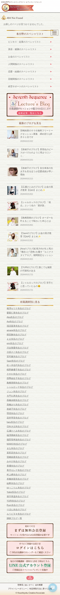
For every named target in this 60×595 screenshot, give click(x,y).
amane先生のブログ (16, 330)
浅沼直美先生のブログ (18, 326)
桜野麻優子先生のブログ (19, 369)
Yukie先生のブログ (16, 492)
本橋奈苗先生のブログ (18, 479)
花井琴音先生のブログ (18, 417)
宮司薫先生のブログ (16, 356)
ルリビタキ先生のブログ (19, 514)
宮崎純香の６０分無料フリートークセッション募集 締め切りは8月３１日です (36, 133)
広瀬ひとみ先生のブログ (19, 431)
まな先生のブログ (15, 448)
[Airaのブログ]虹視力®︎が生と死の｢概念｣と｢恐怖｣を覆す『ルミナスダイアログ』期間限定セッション (36, 251)
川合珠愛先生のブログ (18, 347)
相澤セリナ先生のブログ (19, 308)
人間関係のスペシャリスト (21, 64)
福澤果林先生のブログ (18, 435)
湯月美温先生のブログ (18, 496)
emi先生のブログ (15, 343)
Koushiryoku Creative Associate (31, 593)
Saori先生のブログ (16, 361)
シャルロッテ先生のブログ (20, 387)
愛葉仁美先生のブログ (18, 312)
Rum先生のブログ (15, 505)
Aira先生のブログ (15, 317)
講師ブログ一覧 (14, 518)
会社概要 (39, 585)
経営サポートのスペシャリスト (23, 86)
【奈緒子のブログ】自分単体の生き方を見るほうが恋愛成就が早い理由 (36, 171)
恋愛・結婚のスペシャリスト (22, 71)
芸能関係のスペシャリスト (21, 79)
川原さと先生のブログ (18, 352)
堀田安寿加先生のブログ (19, 439)
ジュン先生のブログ (16, 391)
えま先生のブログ (15, 339)
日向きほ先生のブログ (18, 426)
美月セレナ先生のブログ (19, 470)
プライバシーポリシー (17, 589)
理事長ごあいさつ (25, 585)
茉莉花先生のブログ (16, 452)
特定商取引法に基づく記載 (40, 589)
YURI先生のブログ (16, 501)
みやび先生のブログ (16, 461)
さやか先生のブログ (16, 374)
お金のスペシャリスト (19, 56)
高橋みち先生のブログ (18, 404)
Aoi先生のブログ (15, 321)
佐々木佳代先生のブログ (19, 365)
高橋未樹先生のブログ (18, 400)
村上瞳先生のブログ (16, 474)
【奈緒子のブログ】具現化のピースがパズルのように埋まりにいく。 (36, 152)
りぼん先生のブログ (16, 509)
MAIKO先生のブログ (17, 444)
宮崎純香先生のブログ (18, 457)
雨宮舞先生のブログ (16, 334)
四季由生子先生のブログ (19, 378)
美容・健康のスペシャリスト (22, 49)
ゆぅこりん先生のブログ (19, 487)
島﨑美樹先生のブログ (18, 382)
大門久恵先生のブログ (18, 396)
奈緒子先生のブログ (16, 409)
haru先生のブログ (15, 422)
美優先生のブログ (15, 466)
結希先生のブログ (15, 483)
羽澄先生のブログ (15, 413)
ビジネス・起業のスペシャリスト (24, 42)
